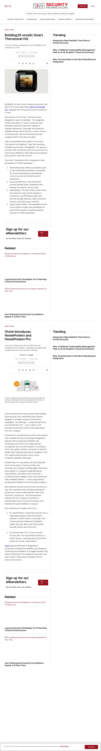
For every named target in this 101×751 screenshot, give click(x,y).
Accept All (91, 747)
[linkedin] (23, 63)
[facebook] (19, 63)
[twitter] (26, 63)
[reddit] (30, 63)
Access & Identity (65, 19)
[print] (47, 63)
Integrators (32, 19)
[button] (6, 6)
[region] (50, 747)
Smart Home (9, 29)
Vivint (31, 355)
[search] (9, 6)
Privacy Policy (64, 746)
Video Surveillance (47, 19)
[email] (34, 63)
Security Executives (15, 19)
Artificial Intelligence (85, 19)
